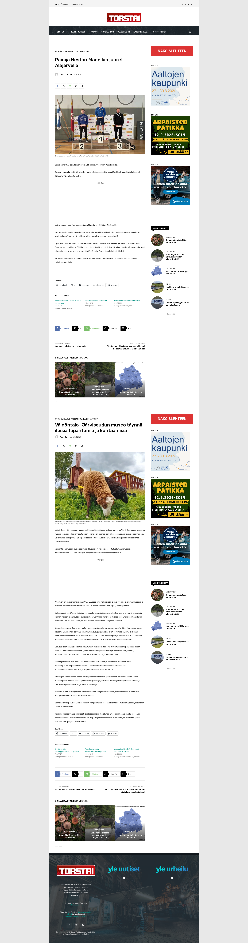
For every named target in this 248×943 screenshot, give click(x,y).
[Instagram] (185, 4)
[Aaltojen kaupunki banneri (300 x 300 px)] (170, 105)
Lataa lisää (171, 314)
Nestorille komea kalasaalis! (96, 300)
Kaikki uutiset (72, 51)
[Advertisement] (100, 203)
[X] (191, 4)
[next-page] (60, 401)
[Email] (81, 85)
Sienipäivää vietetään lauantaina (69, 393)
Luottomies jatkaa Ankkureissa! (127, 300)
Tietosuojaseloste (76, 905)
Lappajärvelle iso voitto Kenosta (70, 346)
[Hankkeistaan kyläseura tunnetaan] (157, 287)
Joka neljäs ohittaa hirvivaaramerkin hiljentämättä (100, 392)
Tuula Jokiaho (66, 74)
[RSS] (188, 4)
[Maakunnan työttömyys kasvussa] (130, 379)
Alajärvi (59, 51)
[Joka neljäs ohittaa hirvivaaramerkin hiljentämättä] (100, 379)
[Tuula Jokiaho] (57, 74)
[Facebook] (182, 4)
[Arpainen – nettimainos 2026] (170, 154)
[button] (190, 32)
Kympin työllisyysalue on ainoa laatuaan (177, 303)
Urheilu (84, 51)
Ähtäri (168, 299)
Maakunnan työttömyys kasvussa (130, 393)
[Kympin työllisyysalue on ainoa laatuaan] (157, 302)
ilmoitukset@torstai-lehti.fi (76, 916)
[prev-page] (56, 401)
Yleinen (169, 284)
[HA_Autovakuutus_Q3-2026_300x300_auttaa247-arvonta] (170, 204)
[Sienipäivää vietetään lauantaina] (70, 379)
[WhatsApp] (69, 85)
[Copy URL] (75, 85)
